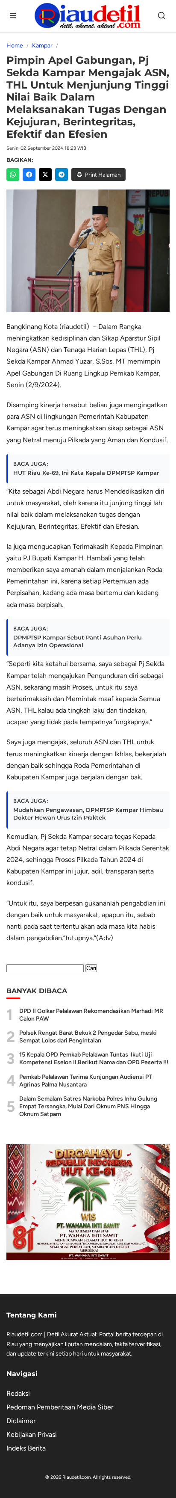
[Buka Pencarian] (162, 16)
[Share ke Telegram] (61, 174)
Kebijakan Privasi (31, 1434)
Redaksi (18, 1393)
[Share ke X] (45, 174)
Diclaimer (20, 1421)
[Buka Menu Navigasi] (13, 16)
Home (14, 45)
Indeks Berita (26, 1448)
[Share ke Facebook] (29, 174)
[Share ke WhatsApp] (12, 174)
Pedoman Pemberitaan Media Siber (59, 1407)
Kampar (42, 45)
